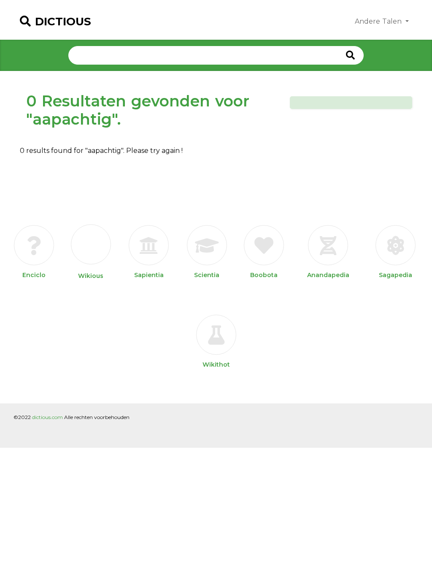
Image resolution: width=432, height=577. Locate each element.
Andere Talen (379, 21)
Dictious (63, 21)
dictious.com (47, 417)
